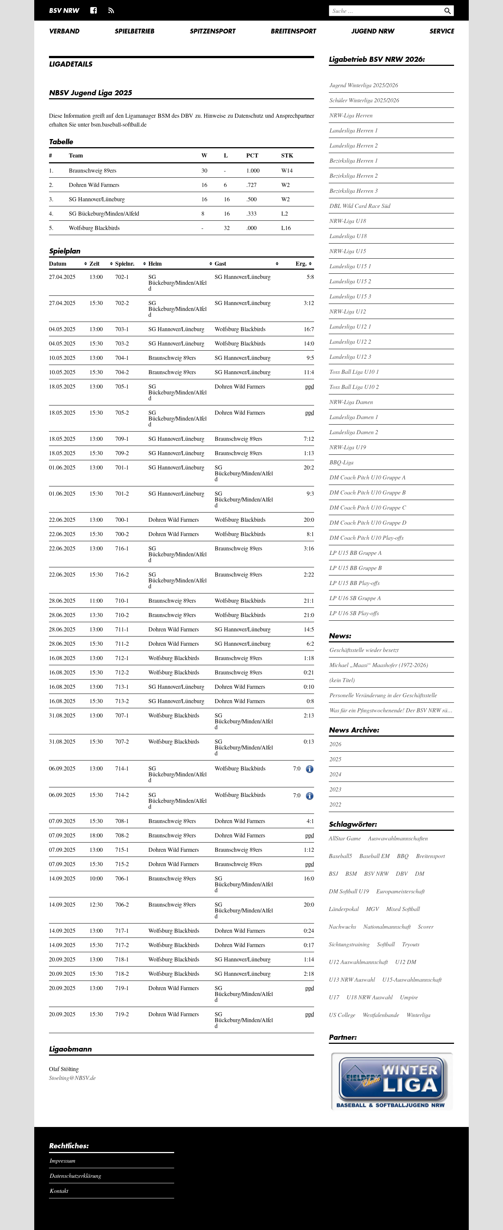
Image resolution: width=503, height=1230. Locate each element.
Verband (64, 30)
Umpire (409, 997)
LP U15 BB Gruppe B (356, 567)
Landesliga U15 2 (350, 281)
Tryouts (410, 944)
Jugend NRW (372, 30)
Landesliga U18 (348, 236)
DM (419, 873)
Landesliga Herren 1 (354, 130)
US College (342, 1014)
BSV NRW (64, 10)
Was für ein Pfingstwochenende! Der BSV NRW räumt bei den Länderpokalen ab (392, 710)
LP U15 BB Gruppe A (356, 552)
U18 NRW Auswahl (370, 997)
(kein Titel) (342, 680)
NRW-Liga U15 (348, 251)
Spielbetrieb (134, 30)
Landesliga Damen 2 (354, 432)
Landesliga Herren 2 (354, 145)
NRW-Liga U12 (348, 311)
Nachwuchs (342, 926)
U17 (334, 997)
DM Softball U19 (349, 891)
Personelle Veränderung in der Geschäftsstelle (383, 695)
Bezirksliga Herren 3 (354, 190)
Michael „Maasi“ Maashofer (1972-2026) (379, 665)
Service (441, 30)
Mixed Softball (403, 908)
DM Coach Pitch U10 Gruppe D (368, 522)
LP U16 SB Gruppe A (355, 598)
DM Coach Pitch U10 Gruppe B (368, 492)
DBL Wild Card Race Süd (360, 205)
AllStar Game (345, 838)
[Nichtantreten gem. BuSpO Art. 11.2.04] (309, 768)
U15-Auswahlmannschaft (412, 979)
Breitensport (293, 30)
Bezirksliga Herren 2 (354, 175)
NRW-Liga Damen (351, 401)
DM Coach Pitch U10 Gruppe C (368, 507)
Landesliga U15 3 (350, 296)
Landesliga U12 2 (350, 341)
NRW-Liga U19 (348, 447)
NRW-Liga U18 (348, 220)
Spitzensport (212, 30)
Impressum (62, 1160)
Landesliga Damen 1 (354, 417)
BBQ (403, 855)
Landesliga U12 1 (350, 326)
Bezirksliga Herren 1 (354, 160)
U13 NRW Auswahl (352, 979)
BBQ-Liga (341, 462)
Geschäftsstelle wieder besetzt (364, 649)
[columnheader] (69, 263)
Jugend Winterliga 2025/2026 (364, 85)
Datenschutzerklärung (75, 1175)
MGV (372, 908)
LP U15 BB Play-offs (355, 582)
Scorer (425, 926)
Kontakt (59, 1190)
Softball (386, 944)
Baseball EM (374, 855)
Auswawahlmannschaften (398, 838)
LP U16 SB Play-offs (354, 613)
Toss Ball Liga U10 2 (354, 386)
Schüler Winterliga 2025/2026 (364, 100)
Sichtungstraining (349, 944)
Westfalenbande (381, 1014)
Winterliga (418, 1014)
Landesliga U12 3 (350, 356)
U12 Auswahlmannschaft (358, 961)
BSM (351, 873)
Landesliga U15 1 (350, 266)
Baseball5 (340, 855)
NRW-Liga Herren (351, 115)
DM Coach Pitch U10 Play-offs (367, 537)
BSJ (333, 873)
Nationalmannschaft (387, 926)
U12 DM (405, 961)
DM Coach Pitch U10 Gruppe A (368, 477)
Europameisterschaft (400, 891)
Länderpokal (344, 908)
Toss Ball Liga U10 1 (354, 371)
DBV (402, 873)
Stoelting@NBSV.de (72, 1077)
